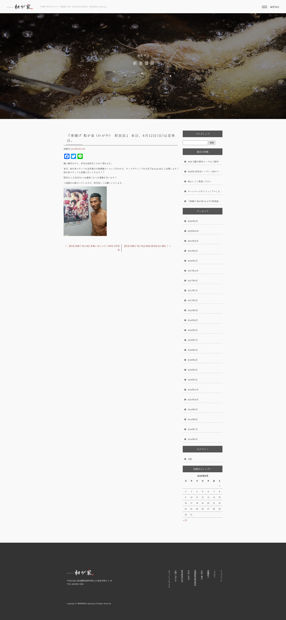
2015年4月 (193, 359)
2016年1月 (193, 330)
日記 (190, 459)
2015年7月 (193, 340)
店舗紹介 (208, 574)
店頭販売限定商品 (195, 578)
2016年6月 (193, 310)
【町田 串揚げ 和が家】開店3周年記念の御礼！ (147, 246)
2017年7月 (193, 290)
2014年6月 (193, 439)
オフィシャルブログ (169, 579)
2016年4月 (193, 320)
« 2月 (185, 520)
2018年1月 (193, 260)
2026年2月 (193, 221)
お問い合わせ (175, 576)
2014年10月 (193, 399)
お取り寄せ (201, 575)
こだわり (214, 574)
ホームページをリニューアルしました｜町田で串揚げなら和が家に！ (205, 191)
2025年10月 (193, 230)
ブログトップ (203, 134)
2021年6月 (193, 250)
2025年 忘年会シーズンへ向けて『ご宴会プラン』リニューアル (205, 171)
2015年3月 (193, 369)
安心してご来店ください (199, 181)
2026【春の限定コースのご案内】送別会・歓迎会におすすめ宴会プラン (205, 161)
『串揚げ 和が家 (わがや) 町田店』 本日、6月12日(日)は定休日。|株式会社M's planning (73, 6)
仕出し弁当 (188, 575)
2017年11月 (193, 270)
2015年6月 (193, 349)
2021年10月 (193, 240)
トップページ (221, 576)
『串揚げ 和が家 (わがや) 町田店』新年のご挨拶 (205, 201)
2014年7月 (193, 429)
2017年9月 (193, 280)
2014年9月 (193, 409)
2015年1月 (192, 379)
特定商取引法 (182, 576)
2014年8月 (193, 419)
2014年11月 (193, 389)
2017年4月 (193, 300)
